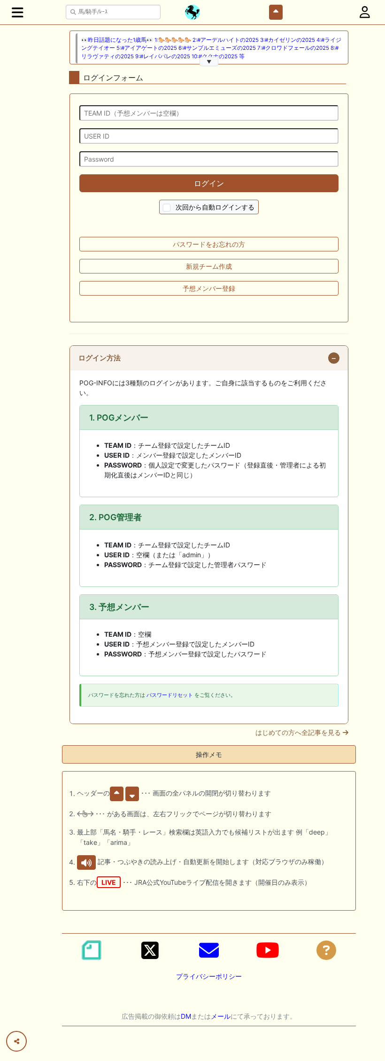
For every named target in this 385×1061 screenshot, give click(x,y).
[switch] (167, 208)
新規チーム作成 (209, 266)
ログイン (209, 183)
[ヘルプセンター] (326, 950)
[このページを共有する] (16, 1041)
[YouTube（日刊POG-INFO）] (267, 950)
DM (186, 1016)
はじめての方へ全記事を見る (299, 732)
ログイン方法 (99, 358)
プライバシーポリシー (209, 976)
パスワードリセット (169, 695)
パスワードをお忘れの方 (209, 244)
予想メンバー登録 (209, 288)
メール (221, 1016)
